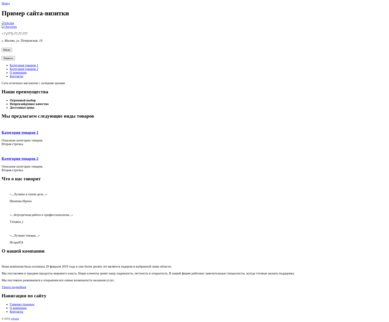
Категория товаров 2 (24, 69)
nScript (15, 318)
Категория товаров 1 (24, 65)
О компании (18, 72)
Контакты (16, 76)
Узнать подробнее (14, 287)
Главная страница (22, 304)
